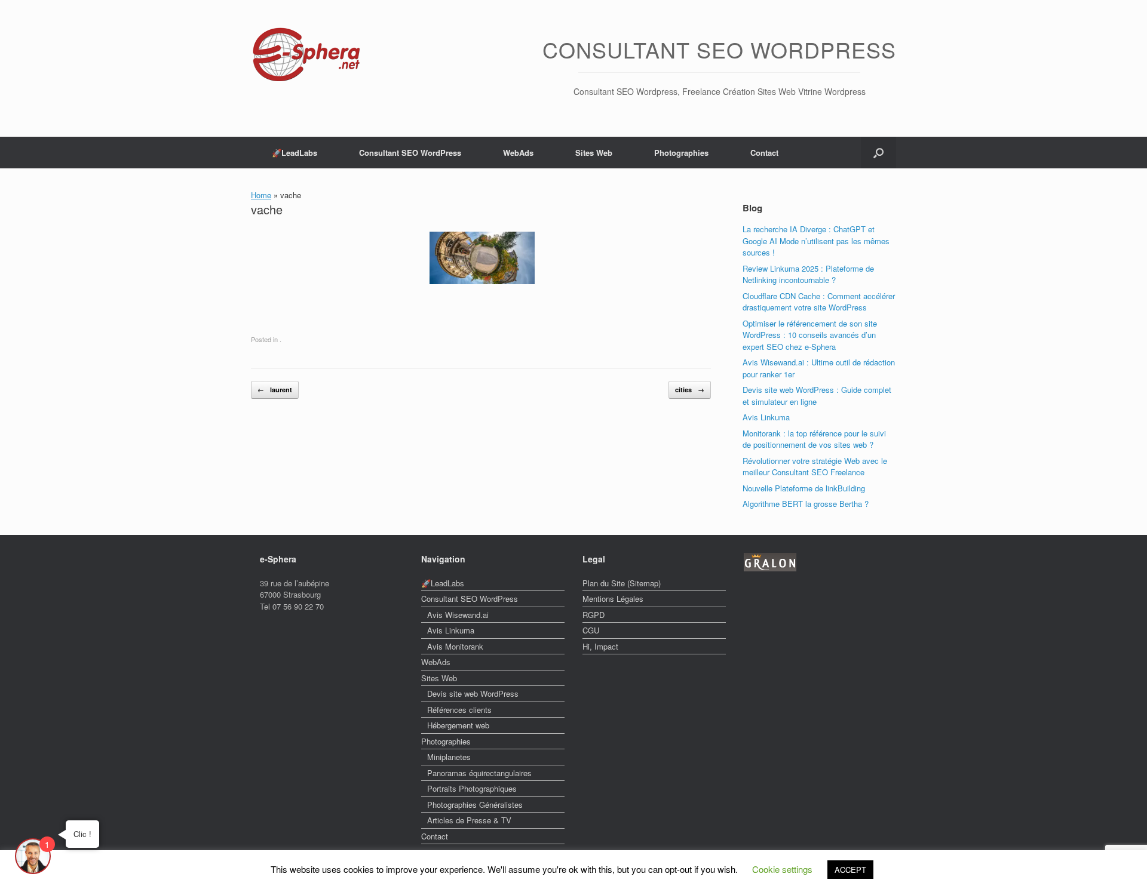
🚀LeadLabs (294, 152)
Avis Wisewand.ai (458, 614)
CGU (590, 630)
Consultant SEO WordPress (410, 152)
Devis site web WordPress (473, 693)
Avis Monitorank (455, 646)
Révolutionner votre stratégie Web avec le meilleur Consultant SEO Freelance (815, 466)
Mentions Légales (612, 598)
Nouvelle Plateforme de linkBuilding (804, 488)
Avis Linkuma (766, 417)
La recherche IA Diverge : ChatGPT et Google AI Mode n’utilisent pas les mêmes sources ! (816, 240)
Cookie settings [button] (782, 869)
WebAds (518, 152)
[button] (878, 152)
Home (261, 195)
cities (689, 389)
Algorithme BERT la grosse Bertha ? (806, 503)
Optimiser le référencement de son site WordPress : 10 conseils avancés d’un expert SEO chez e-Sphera (810, 335)
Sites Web (593, 152)
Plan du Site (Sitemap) (621, 583)
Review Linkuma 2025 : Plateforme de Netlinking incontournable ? (808, 274)
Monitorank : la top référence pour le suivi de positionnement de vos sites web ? (814, 439)
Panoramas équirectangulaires (479, 773)
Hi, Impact (600, 646)
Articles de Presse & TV (469, 820)
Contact (764, 152)
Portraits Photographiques (472, 788)
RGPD (593, 614)
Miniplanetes (449, 756)
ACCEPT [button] (850, 869)
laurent (274, 389)
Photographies (681, 152)
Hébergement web (458, 725)
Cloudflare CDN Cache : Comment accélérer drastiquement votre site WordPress (819, 301)
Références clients (459, 709)
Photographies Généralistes (475, 804)
